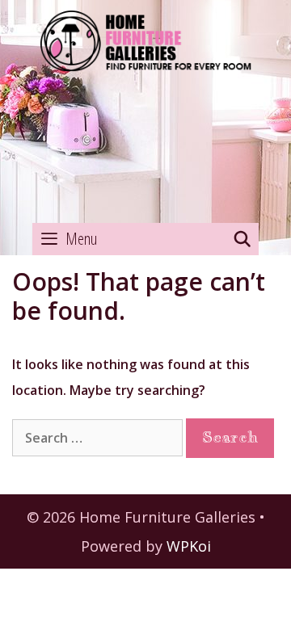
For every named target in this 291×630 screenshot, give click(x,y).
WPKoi (189, 546)
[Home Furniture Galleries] (145, 112)
